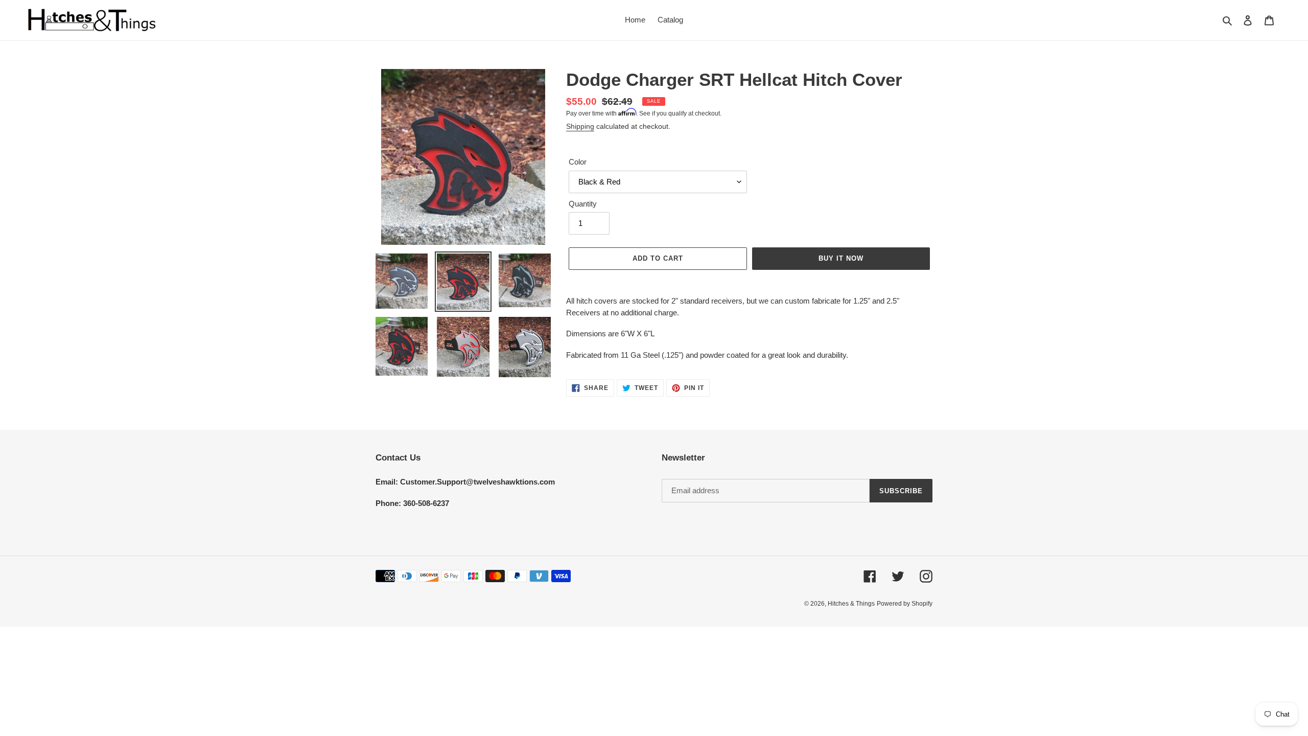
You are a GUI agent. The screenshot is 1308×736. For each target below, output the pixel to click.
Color (578, 161)
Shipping (580, 126)
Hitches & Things (851, 603)
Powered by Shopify (904, 603)
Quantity (583, 203)
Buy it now (841, 258)
